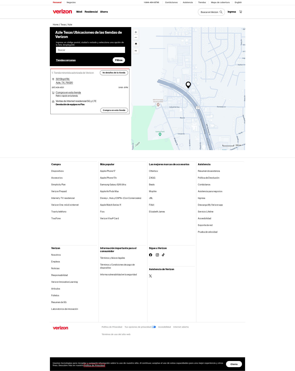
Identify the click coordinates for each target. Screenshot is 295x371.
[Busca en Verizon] (211, 12)
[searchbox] (90, 50)
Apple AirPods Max (109, 191)
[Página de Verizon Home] (62, 11)
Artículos (55, 288)
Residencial (91, 11)
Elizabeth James (157, 211)
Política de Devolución (208, 177)
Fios (102, 211)
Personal (57, 2)
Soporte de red (205, 225)
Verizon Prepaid (59, 191)
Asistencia (188, 2)
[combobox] (90, 50)
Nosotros (56, 254)
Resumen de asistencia (209, 171)
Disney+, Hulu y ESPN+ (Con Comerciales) (120, 198)
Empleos (55, 261)
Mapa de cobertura (220, 2)
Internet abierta (181, 327)
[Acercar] (135, 31)
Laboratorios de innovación (64, 309)
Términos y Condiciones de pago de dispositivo (117, 266)
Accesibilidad (204, 218)
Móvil (79, 11)
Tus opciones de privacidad (138, 327)
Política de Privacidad (112, 327)
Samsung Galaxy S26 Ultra (113, 184)
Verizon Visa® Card (109, 218)
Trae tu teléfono (58, 211)
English (238, 2)
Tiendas (202, 2)
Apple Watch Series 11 (110, 204)
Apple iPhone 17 (107, 171)
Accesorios (57, 177)
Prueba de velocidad (208, 232)
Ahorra (104, 11)
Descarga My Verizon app (210, 204)
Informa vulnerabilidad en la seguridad (118, 274)
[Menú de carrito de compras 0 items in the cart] (240, 11)
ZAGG (152, 177)
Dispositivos (57, 171)
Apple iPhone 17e (108, 177)
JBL (151, 198)
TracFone (56, 218)
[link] (57, 24)
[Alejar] (135, 36)
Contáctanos (171, 2)
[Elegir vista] (136, 44)
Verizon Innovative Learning (64, 282)
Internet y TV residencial (63, 198)
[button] (70, 24)
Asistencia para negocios (210, 191)
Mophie (152, 191)
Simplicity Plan (58, 184)
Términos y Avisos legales (112, 258)
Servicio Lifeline (205, 211)
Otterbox (153, 171)
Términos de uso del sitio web (116, 334)
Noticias (55, 268)
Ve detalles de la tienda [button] (113, 73)
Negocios (71, 2)
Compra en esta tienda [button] (114, 110)
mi (136, 50)
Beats (152, 184)
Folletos (55, 295)
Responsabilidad (59, 275)
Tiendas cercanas (66, 60)
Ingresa (201, 198)
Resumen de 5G (59, 302)
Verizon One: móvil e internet (65, 204)
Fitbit (151, 204)
